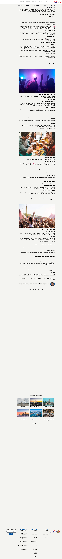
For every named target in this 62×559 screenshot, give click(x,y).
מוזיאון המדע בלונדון (34, 540)
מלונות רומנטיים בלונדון (23, 549)
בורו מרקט (36, 533)
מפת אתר (47, 538)
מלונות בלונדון (34, 1)
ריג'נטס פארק (35, 553)
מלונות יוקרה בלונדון (24, 550)
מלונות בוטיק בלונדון (24, 542)
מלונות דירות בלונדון (24, 544)
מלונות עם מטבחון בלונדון (23, 541)
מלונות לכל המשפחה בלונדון (23, 546)
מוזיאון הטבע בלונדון (34, 534)
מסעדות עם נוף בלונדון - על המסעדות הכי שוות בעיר (36, 418)
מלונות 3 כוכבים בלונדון (23, 548)
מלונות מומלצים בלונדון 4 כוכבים (22, 545)
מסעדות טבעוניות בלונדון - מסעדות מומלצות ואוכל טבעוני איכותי (48, 419)
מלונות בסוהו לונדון (24, 538)
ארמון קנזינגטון (35, 548)
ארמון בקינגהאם (35, 549)
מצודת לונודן (35, 542)
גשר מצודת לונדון (35, 537)
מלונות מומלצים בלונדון (23, 530)
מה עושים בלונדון (41, 1)
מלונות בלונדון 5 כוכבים (23, 537)
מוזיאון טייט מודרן (35, 550)
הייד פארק (36, 556)
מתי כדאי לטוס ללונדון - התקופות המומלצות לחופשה (23, 418)
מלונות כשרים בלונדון (24, 533)
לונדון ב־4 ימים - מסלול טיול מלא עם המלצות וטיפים (35, 407)
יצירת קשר (46, 537)
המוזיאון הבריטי (35, 538)
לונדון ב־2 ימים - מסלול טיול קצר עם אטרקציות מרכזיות (23, 407)
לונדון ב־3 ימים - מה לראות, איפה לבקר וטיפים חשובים (48, 407)
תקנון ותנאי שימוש (45, 534)
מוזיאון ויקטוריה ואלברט (34, 541)
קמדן (45, 39)
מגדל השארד (35, 552)
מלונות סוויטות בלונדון (23, 540)
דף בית (47, 1)
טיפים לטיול (22, 1)
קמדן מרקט (35, 530)
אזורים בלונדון (28, 1)
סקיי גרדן (36, 545)
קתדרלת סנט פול (35, 546)
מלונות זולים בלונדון (24, 534)
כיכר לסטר (36, 544)
